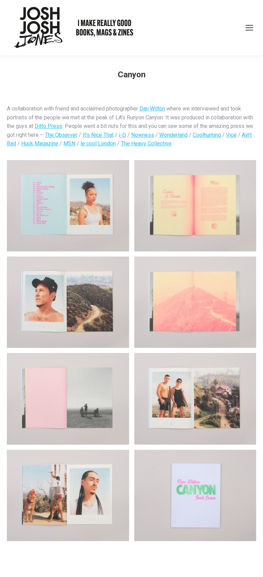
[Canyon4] (195, 302)
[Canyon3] (68, 302)
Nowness (142, 135)
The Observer (61, 135)
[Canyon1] (68, 205)
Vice (231, 135)
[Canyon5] (68, 398)
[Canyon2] (195, 205)
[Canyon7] (68, 495)
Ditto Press (48, 126)
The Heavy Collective (146, 143)
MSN (69, 143)
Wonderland (173, 135)
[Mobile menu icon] (249, 28)
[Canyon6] (195, 398)
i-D (122, 135)
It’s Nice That (98, 135)
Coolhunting (207, 135)
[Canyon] (195, 495)
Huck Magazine (39, 143)
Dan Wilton (152, 108)
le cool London (98, 143)
